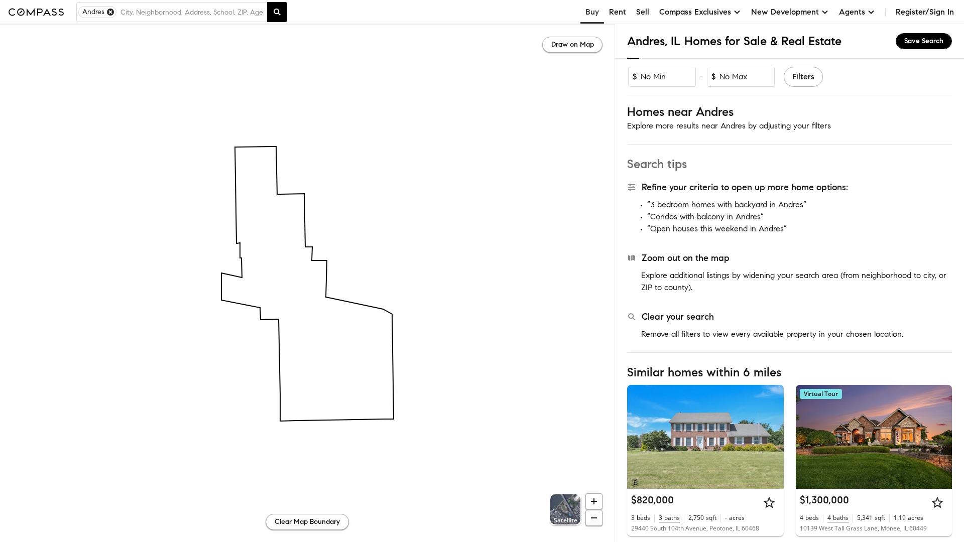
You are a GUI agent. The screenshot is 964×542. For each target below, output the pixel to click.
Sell (642, 12)
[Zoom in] (593, 501)
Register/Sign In (925, 12)
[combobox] (191, 12)
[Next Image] (772, 437)
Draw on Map (572, 44)
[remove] (110, 12)
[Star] (769, 502)
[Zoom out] (593, 518)
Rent (617, 12)
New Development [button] (785, 12)
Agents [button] (852, 12)
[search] (277, 12)
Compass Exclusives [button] (695, 12)
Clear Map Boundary (307, 521)
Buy (592, 12)
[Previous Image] (639, 437)
